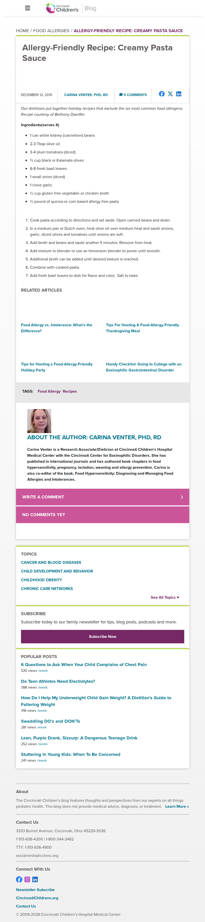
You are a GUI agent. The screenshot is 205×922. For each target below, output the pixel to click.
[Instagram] (27, 879)
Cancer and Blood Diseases (51, 562)
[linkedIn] (35, 879)
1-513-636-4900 (38, 847)
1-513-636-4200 (29, 839)
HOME (22, 30)
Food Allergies (51, 30)
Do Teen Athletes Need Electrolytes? (58, 681)
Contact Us (26, 906)
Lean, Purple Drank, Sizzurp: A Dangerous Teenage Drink (79, 738)
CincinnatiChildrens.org (37, 898)
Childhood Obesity (41, 580)
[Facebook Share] (162, 94)
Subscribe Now (102, 636)
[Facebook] (19, 879)
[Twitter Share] (170, 94)
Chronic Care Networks (47, 588)
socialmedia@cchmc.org (37, 855)
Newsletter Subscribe (35, 890)
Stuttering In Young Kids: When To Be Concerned (70, 754)
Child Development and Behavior (57, 571)
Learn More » (177, 806)
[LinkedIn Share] (178, 94)
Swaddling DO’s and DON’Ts (50, 721)
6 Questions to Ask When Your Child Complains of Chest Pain (84, 664)
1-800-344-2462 (60, 839)
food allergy (49, 391)
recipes (70, 391)
